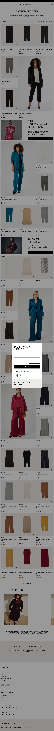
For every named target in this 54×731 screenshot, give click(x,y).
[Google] (16, 375)
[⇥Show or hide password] (38, 360)
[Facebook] (20, 375)
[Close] (39, 345)
